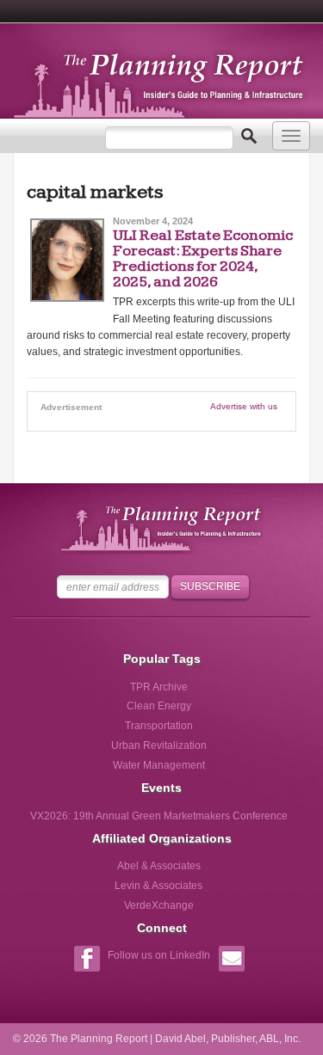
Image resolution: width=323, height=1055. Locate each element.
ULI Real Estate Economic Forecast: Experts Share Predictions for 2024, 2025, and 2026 (203, 258)
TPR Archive (159, 687)
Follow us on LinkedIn (159, 955)
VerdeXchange (159, 905)
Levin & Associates (158, 886)
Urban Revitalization (159, 745)
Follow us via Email (231, 961)
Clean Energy (159, 706)
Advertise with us (243, 406)
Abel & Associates (159, 866)
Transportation (159, 726)
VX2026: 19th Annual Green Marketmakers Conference (159, 816)
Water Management (159, 765)
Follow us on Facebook (86, 961)
